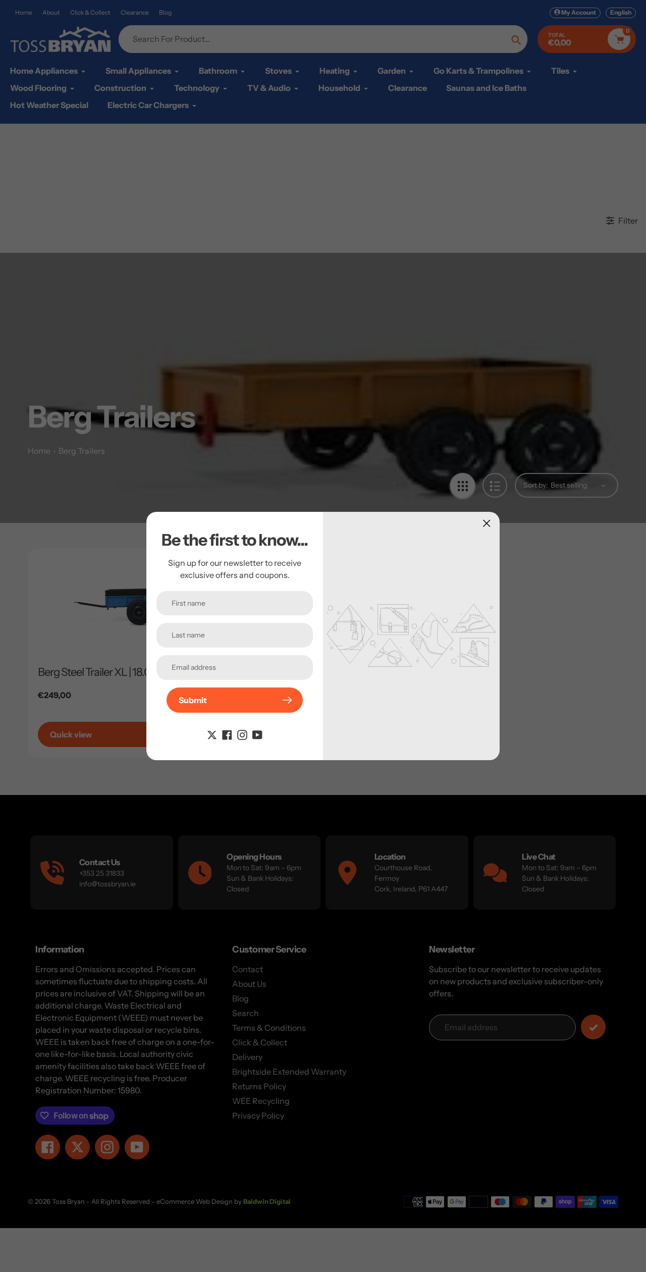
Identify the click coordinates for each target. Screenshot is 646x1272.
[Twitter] (212, 734)
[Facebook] (227, 734)
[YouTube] (257, 734)
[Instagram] (242, 734)
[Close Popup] (486, 523)
